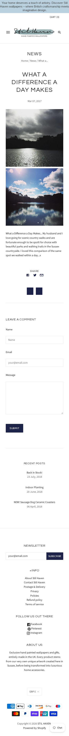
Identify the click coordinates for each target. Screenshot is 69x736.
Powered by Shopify (34, 728)
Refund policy (34, 600)
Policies (34, 596)
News (33, 61)
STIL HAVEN (44, 724)
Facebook (36, 624)
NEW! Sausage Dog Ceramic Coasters (34, 502)
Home (24, 61)
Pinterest (36, 629)
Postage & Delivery (34, 587)
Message (10, 375)
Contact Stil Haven (34, 582)
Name (9, 330)
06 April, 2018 (34, 507)
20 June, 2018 (34, 492)
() (54, 17)
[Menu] (8, 32)
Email (9, 352)
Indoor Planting (34, 487)
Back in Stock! (34, 473)
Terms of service (34, 604)
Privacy (34, 591)
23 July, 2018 (34, 477)
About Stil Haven (34, 578)
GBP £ (33, 691)
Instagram (36, 633)
